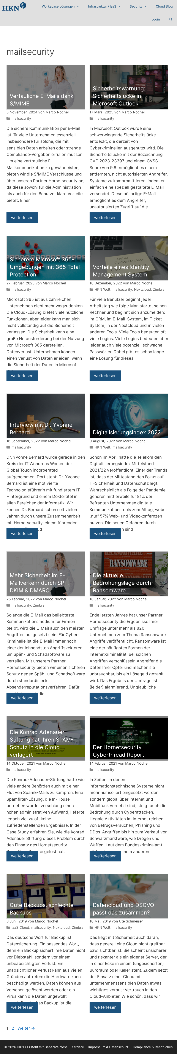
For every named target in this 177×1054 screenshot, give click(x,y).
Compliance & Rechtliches (153, 1047)
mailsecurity (21, 118)
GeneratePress (56, 1047)
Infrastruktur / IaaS (102, 6)
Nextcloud (142, 289)
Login (156, 19)
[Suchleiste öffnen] (170, 19)
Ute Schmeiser (131, 921)
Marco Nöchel (57, 112)
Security (136, 6)
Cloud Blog (164, 6)
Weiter (26, 1028)
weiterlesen (22, 217)
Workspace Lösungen (58, 6)
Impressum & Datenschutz (108, 1047)
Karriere (77, 1047)
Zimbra (158, 289)
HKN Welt (102, 289)
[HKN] (14, 6)
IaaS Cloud (20, 927)
